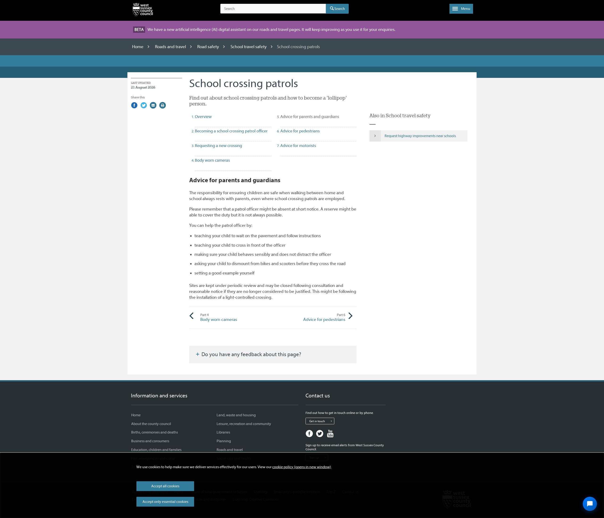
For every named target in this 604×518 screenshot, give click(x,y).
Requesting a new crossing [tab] (218, 145)
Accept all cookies (165, 486)
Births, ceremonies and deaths (154, 432)
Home (138, 46)
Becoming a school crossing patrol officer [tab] (231, 131)
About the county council (151, 424)
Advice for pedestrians (324, 317)
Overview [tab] (203, 116)
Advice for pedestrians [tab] (300, 131)
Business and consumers (150, 441)
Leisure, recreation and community (244, 424)
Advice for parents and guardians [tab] (318, 116)
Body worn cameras (218, 317)
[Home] (143, 10)
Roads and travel (171, 46)
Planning (224, 441)
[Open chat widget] (590, 504)
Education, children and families (156, 450)
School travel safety (249, 46)
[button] (461, 9)
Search (339, 9)
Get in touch (317, 421)
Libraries (223, 432)
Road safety (208, 46)
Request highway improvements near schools (420, 136)
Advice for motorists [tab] (298, 145)
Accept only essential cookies (165, 502)
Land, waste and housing (236, 415)
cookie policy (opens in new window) (301, 467)
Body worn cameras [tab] (212, 160)
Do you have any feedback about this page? (250, 354)
